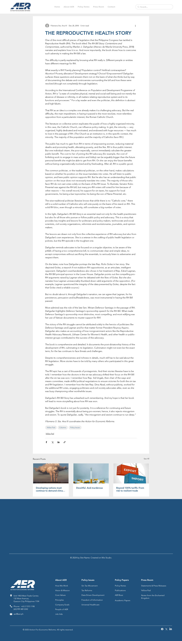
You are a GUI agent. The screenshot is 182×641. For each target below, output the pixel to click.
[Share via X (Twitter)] (52, 442)
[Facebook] (162, 629)
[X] (166, 629)
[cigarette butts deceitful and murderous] (91, 473)
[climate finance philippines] (51, 473)
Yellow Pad (51, 427)
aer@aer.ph (18, 614)
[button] (83, 7)
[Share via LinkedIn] (58, 442)
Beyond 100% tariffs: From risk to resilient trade (130, 489)
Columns (62, 427)
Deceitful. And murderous (89, 487)
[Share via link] (64, 442)
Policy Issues (75, 427)
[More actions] (135, 25)
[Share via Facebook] (46, 442)
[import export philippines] (131, 473)
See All (146, 459)
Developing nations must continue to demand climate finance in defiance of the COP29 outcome (50, 489)
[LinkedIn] (170, 629)
